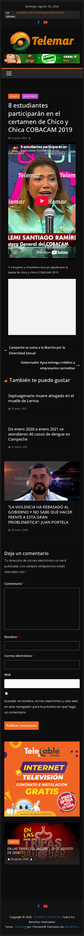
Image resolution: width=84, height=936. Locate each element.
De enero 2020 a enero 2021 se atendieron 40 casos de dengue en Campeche (39, 434)
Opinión (13, 842)
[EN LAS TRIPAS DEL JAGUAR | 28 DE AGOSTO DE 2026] (42, 825)
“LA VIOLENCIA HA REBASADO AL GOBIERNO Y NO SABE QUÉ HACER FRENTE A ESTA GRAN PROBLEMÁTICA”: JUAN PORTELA (40, 514)
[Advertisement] (42, 307)
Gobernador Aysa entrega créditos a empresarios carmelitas (48, 365)
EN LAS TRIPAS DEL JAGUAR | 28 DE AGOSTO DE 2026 (40, 851)
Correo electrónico (19, 656)
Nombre (11, 637)
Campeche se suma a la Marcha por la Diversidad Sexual (37, 350)
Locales (14, 96)
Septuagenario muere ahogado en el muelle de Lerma (41, 398)
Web (7, 675)
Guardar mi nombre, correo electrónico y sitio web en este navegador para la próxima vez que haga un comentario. (41, 706)
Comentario (14, 584)
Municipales (30, 96)
